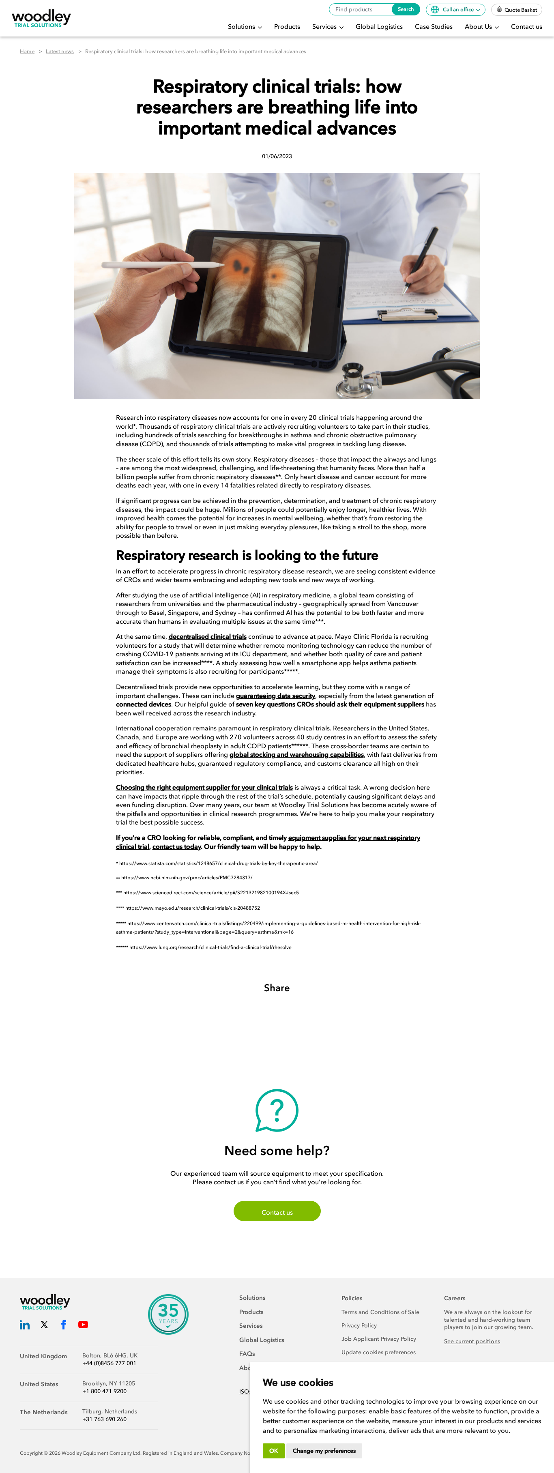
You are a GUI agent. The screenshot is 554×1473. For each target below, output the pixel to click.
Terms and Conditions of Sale (380, 1312)
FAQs (247, 1353)
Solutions (242, 26)
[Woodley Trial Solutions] (41, 18)
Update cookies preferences (378, 1352)
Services (325, 26)
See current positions (472, 1341)
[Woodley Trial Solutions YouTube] (83, 1326)
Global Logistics (379, 26)
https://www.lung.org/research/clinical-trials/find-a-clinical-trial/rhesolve (210, 947)
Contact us (526, 26)
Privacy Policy (359, 1325)
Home (27, 51)
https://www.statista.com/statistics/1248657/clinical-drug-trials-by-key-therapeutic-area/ (218, 863)
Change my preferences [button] (324, 1450)
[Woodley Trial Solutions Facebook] (64, 1326)
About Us (479, 26)
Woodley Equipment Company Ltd (101, 1453)
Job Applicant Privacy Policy (378, 1339)
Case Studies (434, 26)
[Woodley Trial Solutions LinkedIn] (25, 1326)
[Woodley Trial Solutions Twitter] (44, 1326)
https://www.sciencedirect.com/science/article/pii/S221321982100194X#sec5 (211, 892)
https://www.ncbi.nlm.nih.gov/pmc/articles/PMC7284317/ (187, 877)
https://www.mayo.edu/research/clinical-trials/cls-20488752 (192, 908)
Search (406, 9)
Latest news (60, 51)
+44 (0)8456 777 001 (109, 1363)
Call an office (459, 9)
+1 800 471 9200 (104, 1391)
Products (287, 26)
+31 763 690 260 (104, 1419)
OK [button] (273, 1450)
